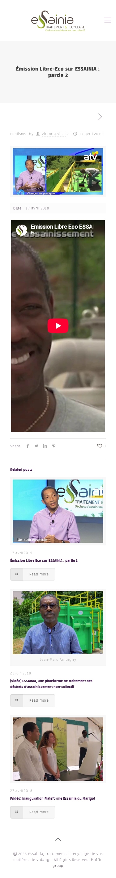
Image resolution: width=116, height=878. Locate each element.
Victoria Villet (54, 134)
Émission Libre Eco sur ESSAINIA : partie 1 (44, 560)
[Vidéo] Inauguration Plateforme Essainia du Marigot (52, 798)
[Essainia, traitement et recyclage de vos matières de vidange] (58, 20)
